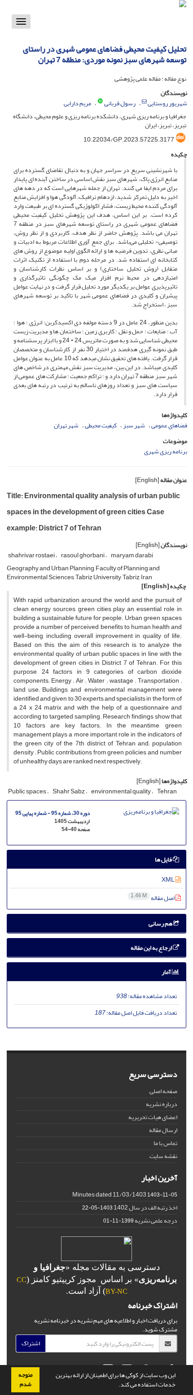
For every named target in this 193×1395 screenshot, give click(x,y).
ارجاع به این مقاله (152, 948)
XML (168, 880)
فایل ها (164, 859)
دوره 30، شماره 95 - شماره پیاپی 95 (52, 813)
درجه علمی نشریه (156, 1220)
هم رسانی (161, 923)
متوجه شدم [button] (25, 1379)
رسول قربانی (120, 103)
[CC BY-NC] (96, 1247)
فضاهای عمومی (169, 425)
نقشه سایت (163, 1156)
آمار (167, 972)
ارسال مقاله (163, 1130)
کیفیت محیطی (101, 425)
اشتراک (31, 1343)
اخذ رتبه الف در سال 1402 (145, 1207)
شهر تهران (66, 425)
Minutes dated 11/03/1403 (109, 1194)
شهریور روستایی (167, 103)
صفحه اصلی (163, 1091)
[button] (116, 1385)
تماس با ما (165, 1143)
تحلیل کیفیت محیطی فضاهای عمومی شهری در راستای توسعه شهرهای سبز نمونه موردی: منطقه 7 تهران (104, 54)
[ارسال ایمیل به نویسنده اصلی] (144, 101)
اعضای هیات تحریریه (152, 1117)
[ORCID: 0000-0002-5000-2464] (100, 101)
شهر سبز (134, 425)
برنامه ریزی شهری (165, 451)
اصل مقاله (153, 898)
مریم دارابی (77, 103)
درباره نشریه (161, 1104)
